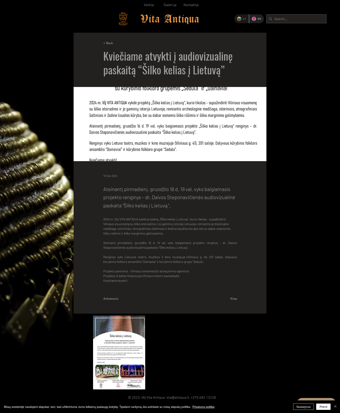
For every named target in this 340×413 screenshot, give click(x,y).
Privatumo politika (203, 407)
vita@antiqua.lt (177, 398)
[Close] (335, 407)
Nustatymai (303, 407)
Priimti (323, 407)
